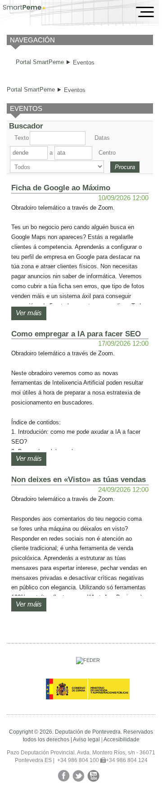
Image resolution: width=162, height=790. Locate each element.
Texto (21, 137)
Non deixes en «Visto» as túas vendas (78, 479)
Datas (102, 137)
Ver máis (29, 313)
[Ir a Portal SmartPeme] (24, 8)
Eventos (83, 62)
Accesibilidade (122, 739)
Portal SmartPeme (40, 62)
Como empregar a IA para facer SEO (76, 333)
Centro (106, 152)
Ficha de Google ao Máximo (60, 187)
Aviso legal (86, 739)
